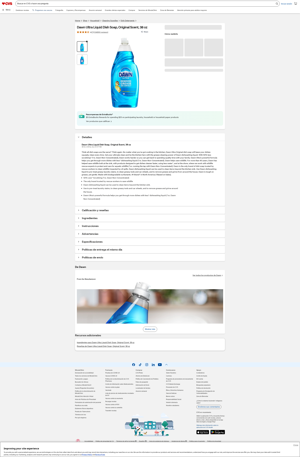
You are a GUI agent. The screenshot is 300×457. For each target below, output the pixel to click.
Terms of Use (100, 454)
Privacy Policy (87, 454)
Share (146, 32)
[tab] (82, 46)
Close (295, 445)
